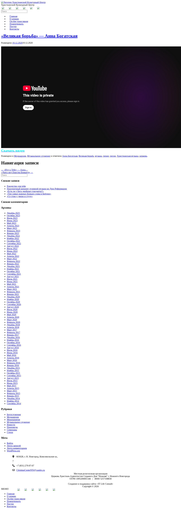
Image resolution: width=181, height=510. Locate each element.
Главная (10, 494)
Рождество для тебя (16, 186)
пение (106, 156)
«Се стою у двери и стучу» (20, 196)
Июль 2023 (12, 218)
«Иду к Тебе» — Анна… (14, 170)
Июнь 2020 (12, 312)
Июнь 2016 (12, 353)
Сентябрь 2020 (14, 304)
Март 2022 (12, 259)
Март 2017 (12, 330)
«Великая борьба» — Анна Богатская (39, 35)
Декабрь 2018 (13, 325)
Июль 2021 (12, 279)
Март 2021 (12, 289)
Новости (11, 424)
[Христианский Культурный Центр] (23, 2)
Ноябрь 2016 (13, 340)
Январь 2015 (13, 396)
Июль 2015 (12, 380)
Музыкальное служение (38, 156)
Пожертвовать (14, 501)
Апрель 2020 (13, 317)
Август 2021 (13, 276)
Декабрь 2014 (13, 398)
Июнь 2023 (12, 220)
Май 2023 (11, 223)
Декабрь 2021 (13, 266)
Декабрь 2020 (13, 297)
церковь (143, 156)
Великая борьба (86, 156)
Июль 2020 (12, 309)
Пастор (10, 504)
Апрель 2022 (13, 256)
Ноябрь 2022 (13, 238)
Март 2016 (12, 360)
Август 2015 (13, 378)
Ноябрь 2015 (13, 370)
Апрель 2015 (13, 388)
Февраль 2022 (13, 261)
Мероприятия (13, 419)
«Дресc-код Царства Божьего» (17, 172)
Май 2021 (11, 284)
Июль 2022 (12, 248)
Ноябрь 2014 (13, 401)
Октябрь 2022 (13, 241)
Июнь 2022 (12, 251)
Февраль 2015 (13, 393)
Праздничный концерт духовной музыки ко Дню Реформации (37, 189)
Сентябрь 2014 (14, 403)
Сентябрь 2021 (14, 274)
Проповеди (12, 427)
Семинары (12, 430)
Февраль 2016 (13, 363)
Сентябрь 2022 (14, 243)
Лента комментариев (17, 448)
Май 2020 (11, 314)
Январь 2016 (13, 365)
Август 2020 (13, 307)
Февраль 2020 (13, 322)
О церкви (11, 496)
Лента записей (14, 446)
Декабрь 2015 (13, 368)
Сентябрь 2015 (14, 375)
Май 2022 (11, 253)
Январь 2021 (13, 294)
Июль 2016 (12, 350)
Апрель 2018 (13, 327)
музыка (98, 156)
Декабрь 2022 (13, 236)
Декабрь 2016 (13, 337)
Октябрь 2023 (13, 215)
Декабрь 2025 (13, 213)
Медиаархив (20, 156)
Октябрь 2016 (13, 342)
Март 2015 (12, 391)
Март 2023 (12, 228)
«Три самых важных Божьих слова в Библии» (29, 194)
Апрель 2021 (13, 286)
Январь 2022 (13, 264)
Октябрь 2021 (13, 271)
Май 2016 (11, 355)
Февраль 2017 (13, 332)
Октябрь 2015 (13, 373)
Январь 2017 (13, 335)
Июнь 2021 (12, 281)
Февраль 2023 (13, 231)
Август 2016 (13, 347)
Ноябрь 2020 (13, 299)
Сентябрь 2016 (14, 345)
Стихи (10, 432)
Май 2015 (11, 386)
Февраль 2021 (13, 292)
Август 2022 (13, 246)
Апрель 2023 (13, 226)
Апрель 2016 (13, 358)
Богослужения (14, 414)
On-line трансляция (16, 499)
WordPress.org (13, 451)
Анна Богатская (69, 156)
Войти (10, 443)
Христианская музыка (127, 156)
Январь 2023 (13, 233)
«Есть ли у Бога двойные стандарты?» (25, 191)
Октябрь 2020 (13, 302)
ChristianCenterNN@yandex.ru (30, 470)
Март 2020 (12, 320)
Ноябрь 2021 (13, 269)
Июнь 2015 (12, 383)
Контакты (14, 29)
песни (113, 156)
